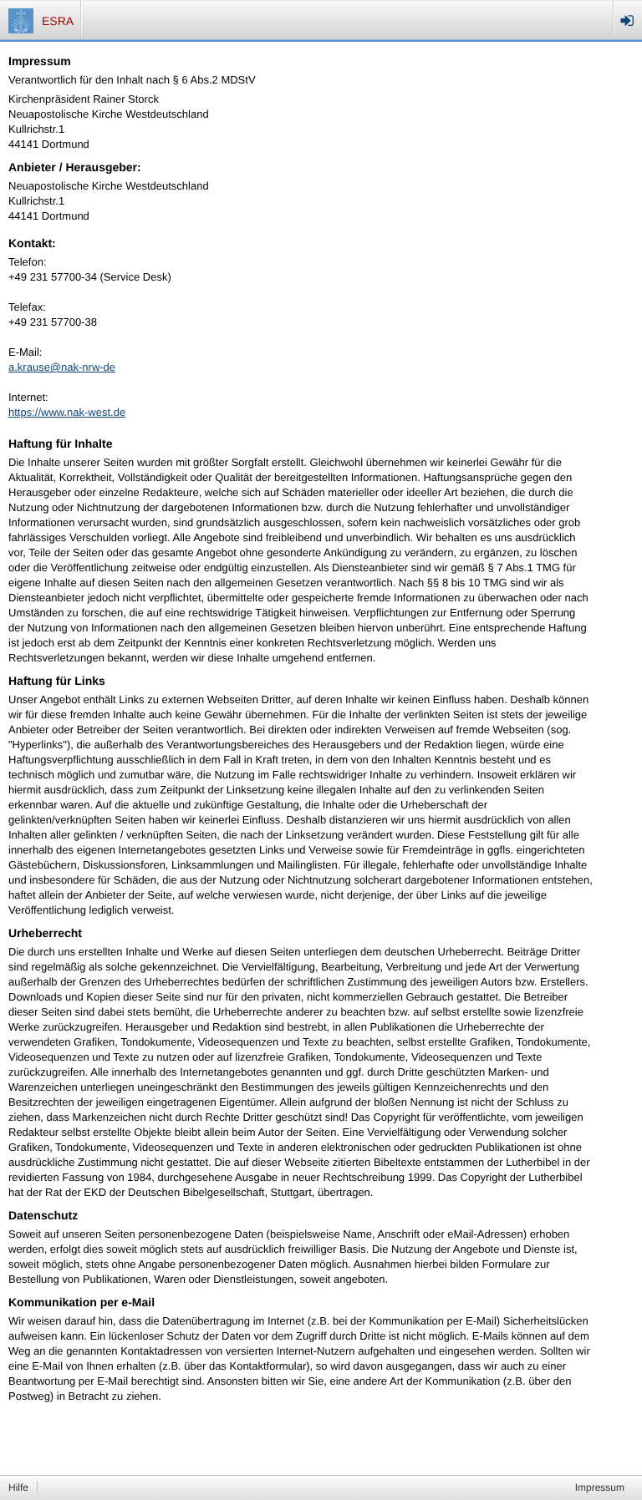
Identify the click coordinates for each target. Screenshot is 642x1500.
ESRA (58, 21)
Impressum (599, 1487)
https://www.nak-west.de (66, 412)
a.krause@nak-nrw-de (61, 367)
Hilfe (18, 1487)
